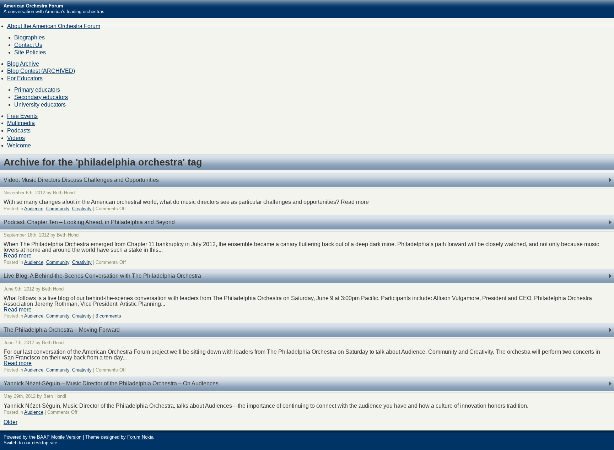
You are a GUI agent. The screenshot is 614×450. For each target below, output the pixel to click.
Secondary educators (41, 97)
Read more (18, 256)
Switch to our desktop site (30, 442)
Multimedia (21, 123)
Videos (16, 138)
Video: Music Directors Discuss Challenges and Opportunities (81, 180)
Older (10, 422)
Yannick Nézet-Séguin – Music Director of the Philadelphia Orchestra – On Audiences (111, 383)
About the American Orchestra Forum (53, 26)
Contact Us (28, 45)
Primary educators (37, 90)
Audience (33, 208)
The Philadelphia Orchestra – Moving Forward (62, 330)
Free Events (22, 116)
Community (57, 208)
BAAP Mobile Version (59, 437)
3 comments (108, 316)
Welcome (19, 145)
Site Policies (30, 52)
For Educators (25, 78)
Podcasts (19, 131)
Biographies (29, 37)
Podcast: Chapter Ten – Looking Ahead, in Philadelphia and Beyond (89, 222)
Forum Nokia (140, 437)
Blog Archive (23, 64)
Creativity (82, 208)
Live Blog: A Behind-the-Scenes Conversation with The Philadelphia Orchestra (102, 276)
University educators (40, 105)
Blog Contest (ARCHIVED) (41, 71)
